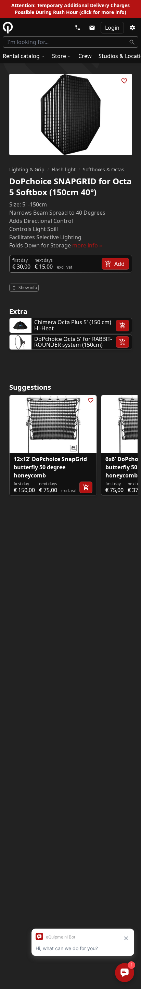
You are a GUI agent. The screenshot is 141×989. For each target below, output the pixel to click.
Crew (85, 56)
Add (119, 264)
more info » (87, 245)
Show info (27, 287)
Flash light (64, 169)
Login (112, 27)
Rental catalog (21, 56)
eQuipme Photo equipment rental (8, 27)
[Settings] (132, 28)
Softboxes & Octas (103, 169)
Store (59, 56)
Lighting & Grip (26, 169)
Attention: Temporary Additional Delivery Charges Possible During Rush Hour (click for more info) (70, 8)
